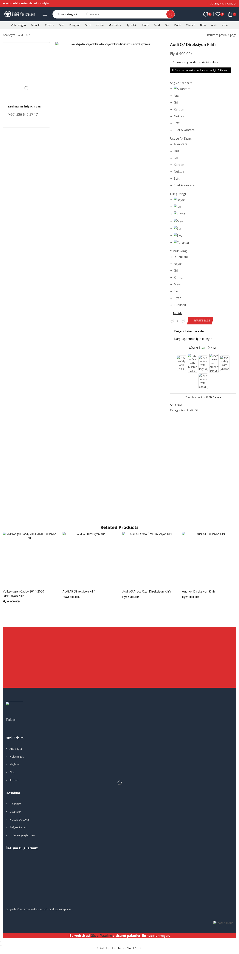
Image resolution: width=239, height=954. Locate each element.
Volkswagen (18, 25)
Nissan (99, 25)
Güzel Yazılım (101, 935)
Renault (35, 25)
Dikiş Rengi (178, 194)
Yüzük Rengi (178, 251)
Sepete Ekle (201, 320)
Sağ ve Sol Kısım (181, 83)
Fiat (167, 25)
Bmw (203, 25)
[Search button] (170, 14)
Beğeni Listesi (29, 3)
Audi (214, 25)
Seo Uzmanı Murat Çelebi (126, 948)
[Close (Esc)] (0, 941)
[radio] (193, 89)
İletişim (44, 3)
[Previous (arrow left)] (0, 945)
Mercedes (114, 25)
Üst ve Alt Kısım (181, 138)
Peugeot (74, 25)
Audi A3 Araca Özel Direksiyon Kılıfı (146, 591)
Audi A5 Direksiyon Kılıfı (79, 591)
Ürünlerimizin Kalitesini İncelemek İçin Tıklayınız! (200, 70)
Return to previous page (221, 35)
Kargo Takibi (10, 3)
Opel (88, 25)
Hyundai (131, 25)
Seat (61, 25)
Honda (145, 25)
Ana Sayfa (9, 35)
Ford (157, 25)
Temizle (177, 313)
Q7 (28, 35)
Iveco (224, 25)
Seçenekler (26, 560)
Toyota (49, 25)
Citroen (190, 25)
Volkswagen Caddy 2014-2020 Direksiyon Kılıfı (23, 593)
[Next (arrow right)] (1, 945)
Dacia (177, 25)
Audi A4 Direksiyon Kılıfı (198, 591)
